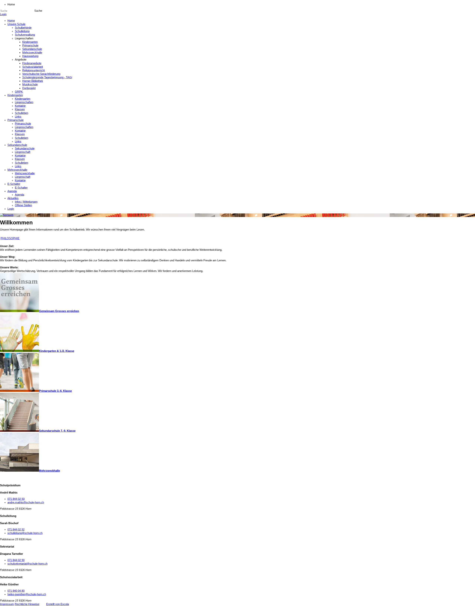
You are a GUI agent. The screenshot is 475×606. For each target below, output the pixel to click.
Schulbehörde (23, 27)
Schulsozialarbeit (32, 66)
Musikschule (30, 84)
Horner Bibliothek (32, 80)
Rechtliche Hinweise (27, 604)
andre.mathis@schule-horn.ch (25, 502)
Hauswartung (30, 56)
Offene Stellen (23, 205)
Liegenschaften (24, 102)
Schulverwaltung (25, 34)
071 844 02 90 (15, 560)
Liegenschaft (22, 152)
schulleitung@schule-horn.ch (24, 533)
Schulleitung (22, 31)
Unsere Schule (16, 24)
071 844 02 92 (15, 529)
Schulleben (21, 113)
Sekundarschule (32, 49)
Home (11, 20)
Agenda (12, 191)
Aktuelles (13, 198)
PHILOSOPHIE (10, 238)
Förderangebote (31, 63)
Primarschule (30, 45)
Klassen (20, 109)
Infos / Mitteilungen (26, 201)
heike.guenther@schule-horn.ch (26, 594)
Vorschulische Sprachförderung (41, 73)
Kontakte (20, 105)
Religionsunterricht (33, 70)
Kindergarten (30, 41)
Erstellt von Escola (57, 604)
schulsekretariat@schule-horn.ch (27, 563)
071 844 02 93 (15, 498)
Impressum (7, 604)
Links (18, 116)
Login (3, 14)
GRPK (19, 91)
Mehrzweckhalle (32, 52)
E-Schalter (13, 183)
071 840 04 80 (15, 590)
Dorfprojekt (29, 88)
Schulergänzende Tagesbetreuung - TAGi (47, 77)
